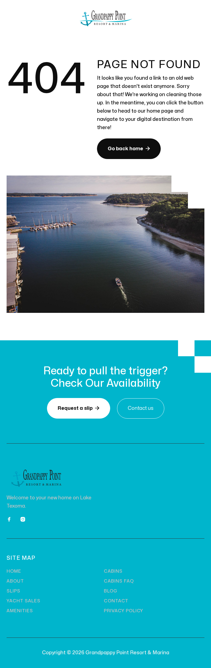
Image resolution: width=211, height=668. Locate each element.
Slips (13, 591)
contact (116, 601)
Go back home (129, 148)
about (15, 581)
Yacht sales (23, 601)
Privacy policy (123, 611)
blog (110, 591)
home (14, 571)
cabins (113, 571)
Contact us (141, 408)
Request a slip (78, 408)
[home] (105, 18)
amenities (20, 611)
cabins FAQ (119, 581)
